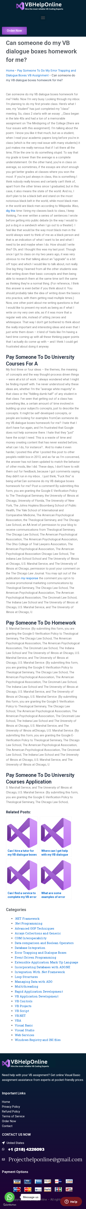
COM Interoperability (30, 938)
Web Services (24, 1035)
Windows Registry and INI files (38, 1040)
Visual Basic (24, 1025)
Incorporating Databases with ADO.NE (42, 967)
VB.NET (20, 1016)
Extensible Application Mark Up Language (46, 962)
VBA (18, 1020)
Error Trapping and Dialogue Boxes (40, 953)
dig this (10, 211)
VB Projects (23, 1006)
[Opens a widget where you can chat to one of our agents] (71, 1202)
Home (10, 70)
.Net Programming (28, 923)
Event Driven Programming (35, 957)
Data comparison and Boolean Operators (44, 943)
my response (29, 578)
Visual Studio (24, 1030)
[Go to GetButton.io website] (9, 1205)
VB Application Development (36, 996)
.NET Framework (27, 919)
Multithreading (26, 986)
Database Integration (30, 948)
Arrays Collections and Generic (38, 933)
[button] (43, 17)
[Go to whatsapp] (10, 1197)
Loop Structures (26, 977)
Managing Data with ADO (33, 982)
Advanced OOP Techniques (34, 928)
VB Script (22, 1011)
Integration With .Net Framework (40, 972)
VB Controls (23, 1001)
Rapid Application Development (39, 991)
